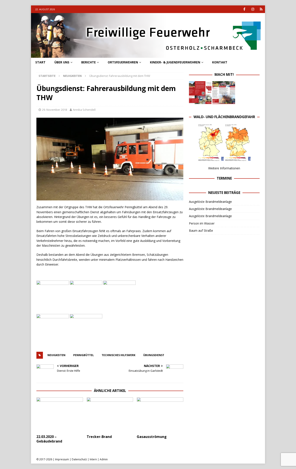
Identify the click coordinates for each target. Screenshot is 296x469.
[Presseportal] (261, 9)
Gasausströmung (152, 436)
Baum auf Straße (201, 230)
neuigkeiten (56, 355)
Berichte (88, 62)
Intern (93, 459)
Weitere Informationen (224, 168)
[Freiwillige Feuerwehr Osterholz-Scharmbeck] (148, 55)
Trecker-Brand (99, 436)
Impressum (62, 459)
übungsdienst (153, 355)
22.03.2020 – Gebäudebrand (49, 439)
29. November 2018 (54, 110)
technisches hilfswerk (118, 355)
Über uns (61, 62)
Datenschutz (79, 459)
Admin (104, 459)
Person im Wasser (202, 223)
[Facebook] (244, 9)
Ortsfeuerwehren (123, 62)
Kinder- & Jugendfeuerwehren (175, 62)
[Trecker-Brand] (110, 414)
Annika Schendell (84, 110)
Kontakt (219, 62)
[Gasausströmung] (160, 414)
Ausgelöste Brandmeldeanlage (210, 202)
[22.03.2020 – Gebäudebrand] (59, 414)
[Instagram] (253, 9)
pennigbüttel (83, 355)
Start (40, 62)
